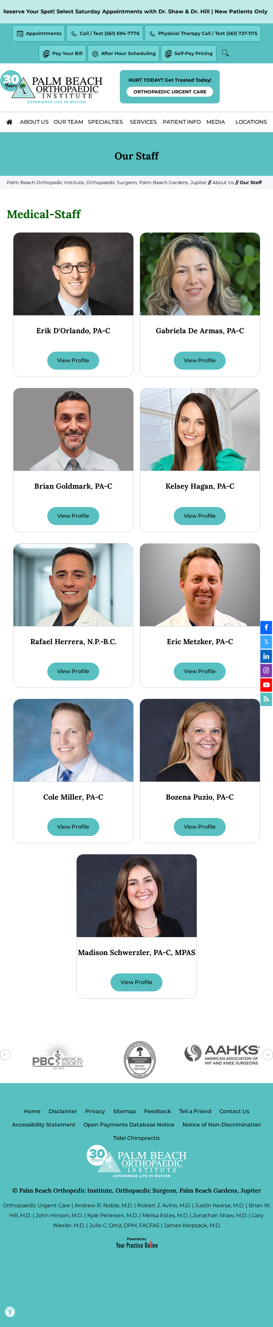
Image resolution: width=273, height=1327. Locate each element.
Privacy (95, 1111)
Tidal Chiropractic (136, 1138)
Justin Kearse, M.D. (219, 1205)
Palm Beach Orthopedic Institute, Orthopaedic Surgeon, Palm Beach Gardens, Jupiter (107, 182)
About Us (223, 182)
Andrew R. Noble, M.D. (104, 1205)
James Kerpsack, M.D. (192, 1225)
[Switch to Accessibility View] (10, 1312)
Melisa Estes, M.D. (165, 1215)
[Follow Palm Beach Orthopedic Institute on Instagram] (266, 671)
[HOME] (9, 122)
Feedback (157, 1111)
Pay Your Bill (67, 53)
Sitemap (124, 1111)
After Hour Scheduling (128, 53)
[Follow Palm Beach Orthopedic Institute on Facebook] (266, 627)
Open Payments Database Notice (129, 1125)
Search (226, 53)
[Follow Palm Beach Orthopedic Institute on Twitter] (266, 642)
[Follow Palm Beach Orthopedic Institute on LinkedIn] (266, 656)
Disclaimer (63, 1111)
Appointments (43, 33)
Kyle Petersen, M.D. (112, 1215)
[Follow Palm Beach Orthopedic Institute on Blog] (266, 699)
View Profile (73, 360)
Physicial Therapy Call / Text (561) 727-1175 (207, 33)
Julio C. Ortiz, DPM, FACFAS (124, 1225)
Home (32, 1111)
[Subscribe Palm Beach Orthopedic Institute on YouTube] (266, 685)
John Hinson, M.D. (59, 1215)
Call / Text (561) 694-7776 (109, 33)
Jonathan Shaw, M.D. (220, 1215)
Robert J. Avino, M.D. (164, 1205)
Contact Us (234, 1111)
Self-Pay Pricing (193, 53)
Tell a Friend (195, 1111)
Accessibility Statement (44, 1125)
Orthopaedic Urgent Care (36, 1205)
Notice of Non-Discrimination (221, 1125)
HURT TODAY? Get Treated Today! (170, 86)
